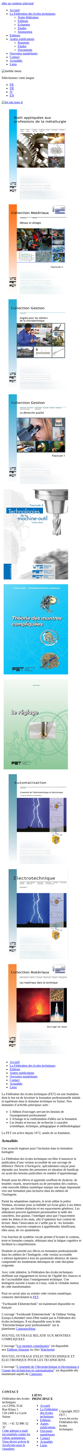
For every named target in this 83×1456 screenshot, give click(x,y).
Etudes (22, 28)
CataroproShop (25, 1328)
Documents (25, 49)
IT (11, 92)
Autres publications (22, 39)
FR (12, 84)
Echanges (24, 24)
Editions (23, 21)
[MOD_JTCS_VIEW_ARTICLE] (36, 198)
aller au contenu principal (18, 3)
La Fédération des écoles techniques (32, 13)
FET (35, 1297)
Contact (15, 57)
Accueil (15, 10)
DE (12, 88)
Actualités (16, 60)
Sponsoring (25, 31)
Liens (13, 64)
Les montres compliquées (33, 1346)
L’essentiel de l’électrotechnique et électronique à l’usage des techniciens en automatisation (40, 1368)
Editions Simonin (18, 1349)
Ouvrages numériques (23, 53)
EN (12, 95)
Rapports (23, 42)
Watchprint (47, 1349)
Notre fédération (28, 17)
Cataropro (35, 1374)
